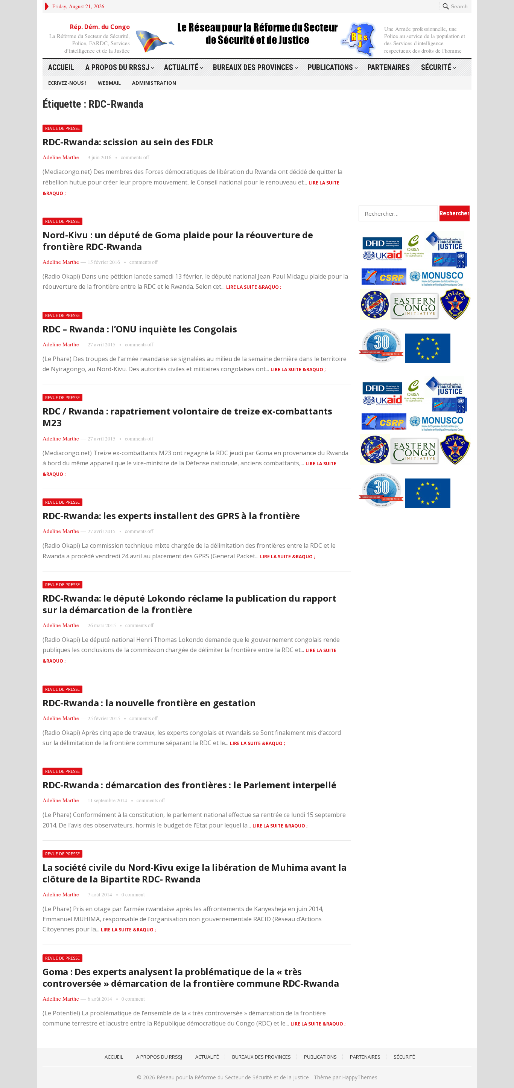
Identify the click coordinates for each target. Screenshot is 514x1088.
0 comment (133, 894)
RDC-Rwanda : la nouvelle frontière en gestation (149, 702)
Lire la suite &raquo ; (253, 287)
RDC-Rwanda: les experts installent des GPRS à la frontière (171, 515)
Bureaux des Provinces (253, 67)
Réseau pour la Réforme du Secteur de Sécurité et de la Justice (233, 1077)
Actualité (181, 67)
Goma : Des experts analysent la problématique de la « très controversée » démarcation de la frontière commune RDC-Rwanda (191, 977)
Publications (330, 67)
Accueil (61, 67)
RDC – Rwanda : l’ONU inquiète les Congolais (140, 329)
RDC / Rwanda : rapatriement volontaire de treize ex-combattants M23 (187, 417)
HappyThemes (359, 1077)
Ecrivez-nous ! (67, 82)
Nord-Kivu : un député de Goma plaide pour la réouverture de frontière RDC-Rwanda (178, 241)
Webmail (109, 82)
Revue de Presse (62, 128)
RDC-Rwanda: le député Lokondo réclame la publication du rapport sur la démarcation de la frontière (189, 604)
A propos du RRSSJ (117, 67)
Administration (154, 82)
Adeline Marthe (61, 157)
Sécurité (436, 67)
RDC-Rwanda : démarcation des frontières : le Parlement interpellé (189, 785)
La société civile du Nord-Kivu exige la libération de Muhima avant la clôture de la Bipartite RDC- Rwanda (194, 873)
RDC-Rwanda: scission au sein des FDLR (128, 142)
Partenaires (389, 67)
